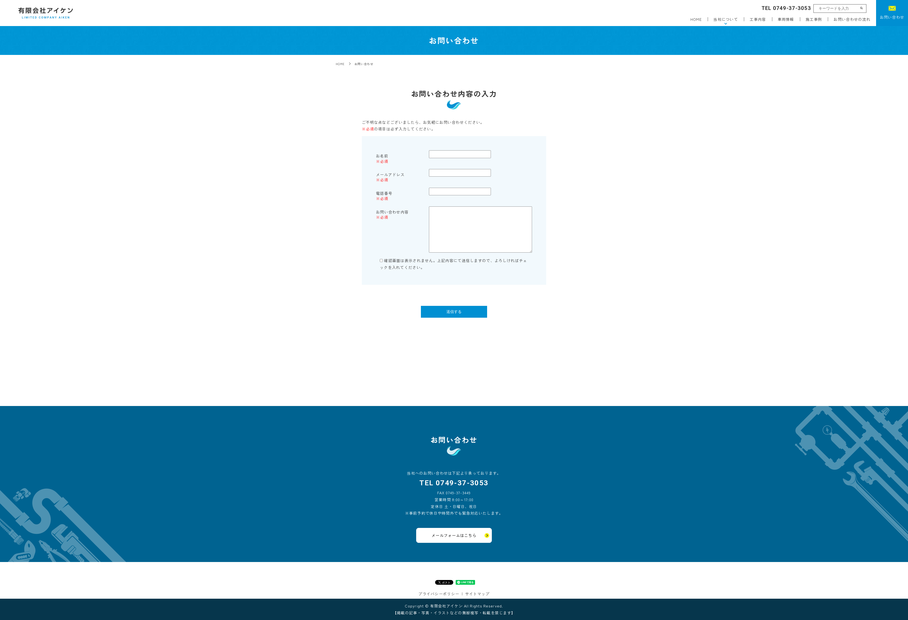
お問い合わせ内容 (392, 211)
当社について (725, 19)
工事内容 (758, 19)
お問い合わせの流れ (852, 19)
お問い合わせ (892, 17)
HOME (696, 19)
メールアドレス (390, 174)
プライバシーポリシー (438, 594)
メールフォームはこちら (454, 535)
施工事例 (814, 19)
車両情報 (786, 19)
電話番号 (384, 193)
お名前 (382, 155)
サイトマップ (477, 594)
